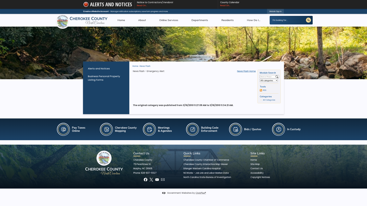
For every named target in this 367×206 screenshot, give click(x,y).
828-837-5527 (149, 172)
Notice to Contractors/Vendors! (155, 4)
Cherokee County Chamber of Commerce (206, 159)
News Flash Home (246, 71)
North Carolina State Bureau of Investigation (207, 177)
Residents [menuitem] (227, 20)
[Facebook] (145, 179)
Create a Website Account (96, 11)
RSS (264, 90)
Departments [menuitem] (199, 20)
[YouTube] (157, 179)
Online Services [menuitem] (168, 20)
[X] (151, 179)
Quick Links (192, 153)
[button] (308, 20)
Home (135, 66)
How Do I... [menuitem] (253, 20)
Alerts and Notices (99, 68)
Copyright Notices (260, 177)
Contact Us (256, 168)
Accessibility (257, 172)
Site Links (257, 153)
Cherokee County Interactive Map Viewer (206, 164)
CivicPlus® (201, 192)
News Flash (145, 66)
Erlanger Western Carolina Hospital (202, 168)
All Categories (269, 100)
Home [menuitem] (121, 20)
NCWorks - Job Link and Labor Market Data (206, 172)
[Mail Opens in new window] (163, 179)
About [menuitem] (142, 20)
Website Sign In (275, 11)
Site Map (255, 164)
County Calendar (229, 4)
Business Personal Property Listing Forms (104, 78)
